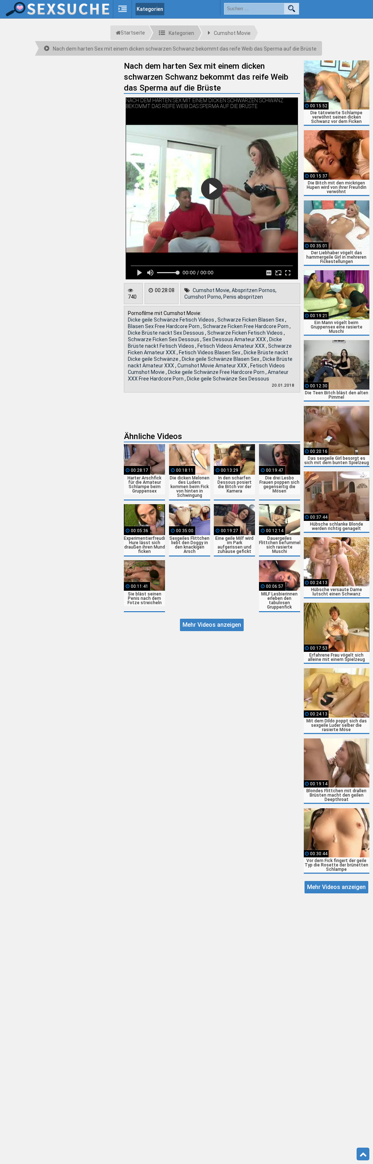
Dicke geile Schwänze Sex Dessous (228, 379)
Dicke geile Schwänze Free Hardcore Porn (217, 372)
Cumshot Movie (211, 290)
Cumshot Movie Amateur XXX (212, 365)
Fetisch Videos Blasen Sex (210, 352)
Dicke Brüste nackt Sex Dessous (166, 333)
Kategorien (150, 9)
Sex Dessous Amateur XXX (235, 339)
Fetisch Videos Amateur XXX (231, 346)
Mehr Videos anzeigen (211, 624)
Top (363, 1154)
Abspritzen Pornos (253, 290)
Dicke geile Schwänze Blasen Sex (221, 359)
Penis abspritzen (243, 297)
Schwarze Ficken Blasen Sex (251, 320)
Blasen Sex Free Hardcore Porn (164, 326)
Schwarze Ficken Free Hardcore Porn (246, 326)
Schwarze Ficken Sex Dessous (164, 339)
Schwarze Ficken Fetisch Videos (245, 333)
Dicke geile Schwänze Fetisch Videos (171, 320)
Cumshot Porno (202, 297)
